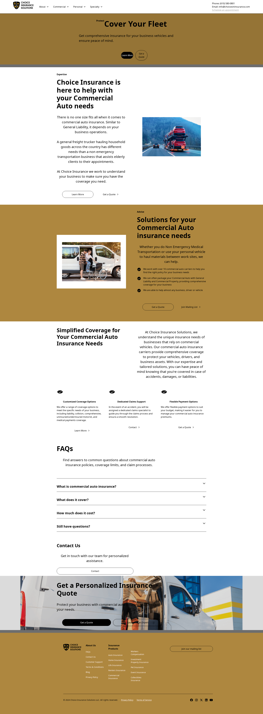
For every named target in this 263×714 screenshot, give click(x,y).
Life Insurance (115, 665)
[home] (23, 6)
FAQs (88, 651)
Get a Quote (141, 55)
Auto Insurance (115, 655)
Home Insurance (116, 660)
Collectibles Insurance (136, 679)
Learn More (127, 55)
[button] (44, 7)
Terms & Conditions (95, 667)
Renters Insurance (116, 670)
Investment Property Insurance (139, 661)
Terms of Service (144, 700)
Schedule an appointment (225, 10)
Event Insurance (138, 672)
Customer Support (94, 662)
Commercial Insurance (113, 677)
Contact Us (91, 657)
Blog (88, 672)
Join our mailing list (191, 648)
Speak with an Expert (137, 622)
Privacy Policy (92, 677)
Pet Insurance (137, 667)
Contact (95, 571)
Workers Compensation (137, 653)
